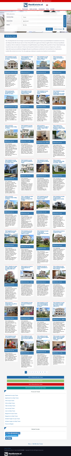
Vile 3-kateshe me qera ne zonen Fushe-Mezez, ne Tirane (11, 58)
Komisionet (42, 9)
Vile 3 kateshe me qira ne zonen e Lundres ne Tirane (26, 161)
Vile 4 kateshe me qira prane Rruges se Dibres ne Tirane (43, 161)
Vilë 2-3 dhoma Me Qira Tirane (35, 377)
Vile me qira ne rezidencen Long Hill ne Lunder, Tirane (11, 304)
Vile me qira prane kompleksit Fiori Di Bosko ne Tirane (9, 92)
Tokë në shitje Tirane (10, 405)
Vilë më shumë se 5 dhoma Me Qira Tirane (35, 387)
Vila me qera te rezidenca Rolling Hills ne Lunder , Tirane (58, 161)
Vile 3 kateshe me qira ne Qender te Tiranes (10, 336)
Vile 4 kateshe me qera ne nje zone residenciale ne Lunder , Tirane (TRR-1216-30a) (59, 92)
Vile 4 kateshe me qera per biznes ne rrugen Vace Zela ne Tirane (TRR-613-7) (58, 304)
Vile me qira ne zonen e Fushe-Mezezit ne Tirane (27, 268)
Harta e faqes (7, 448)
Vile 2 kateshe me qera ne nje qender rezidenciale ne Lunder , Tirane (43, 232)
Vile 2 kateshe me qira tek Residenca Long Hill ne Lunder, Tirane (11, 161)
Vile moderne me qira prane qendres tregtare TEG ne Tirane (59, 268)
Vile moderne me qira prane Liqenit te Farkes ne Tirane (42, 337)
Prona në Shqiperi (9, 424)
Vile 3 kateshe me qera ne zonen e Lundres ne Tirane (26, 127)
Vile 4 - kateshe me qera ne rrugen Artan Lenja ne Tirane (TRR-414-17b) (11, 268)
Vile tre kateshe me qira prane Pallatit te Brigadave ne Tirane (27, 58)
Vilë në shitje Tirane (10, 403)
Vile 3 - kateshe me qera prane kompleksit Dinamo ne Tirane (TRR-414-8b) (27, 198)
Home (19, 9)
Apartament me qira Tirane (11, 395)
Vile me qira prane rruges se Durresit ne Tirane (58, 58)
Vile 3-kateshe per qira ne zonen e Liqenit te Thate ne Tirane (42, 198)
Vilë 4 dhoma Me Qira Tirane (35, 380)
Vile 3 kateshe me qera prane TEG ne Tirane (10, 231)
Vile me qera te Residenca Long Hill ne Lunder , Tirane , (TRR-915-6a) (43, 127)
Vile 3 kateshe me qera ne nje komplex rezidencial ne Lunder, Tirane (58, 198)
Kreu (29, 444)
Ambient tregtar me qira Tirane (12, 418)
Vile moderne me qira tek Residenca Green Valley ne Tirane (26, 92)
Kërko (50, 29)
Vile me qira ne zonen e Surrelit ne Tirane (59, 231)
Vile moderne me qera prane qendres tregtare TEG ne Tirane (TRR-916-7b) (27, 337)
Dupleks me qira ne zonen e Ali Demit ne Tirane (42, 268)
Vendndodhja (9, 17)
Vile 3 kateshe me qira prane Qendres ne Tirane (42, 92)
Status (8, 24)
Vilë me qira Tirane (9, 400)
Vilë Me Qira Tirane (37, 444)
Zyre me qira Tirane (10, 408)
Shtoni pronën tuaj (65, 21)
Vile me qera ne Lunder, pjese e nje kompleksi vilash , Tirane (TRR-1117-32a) (59, 337)
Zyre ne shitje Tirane (10, 411)
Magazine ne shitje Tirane (11, 416)
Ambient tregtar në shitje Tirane (12, 421)
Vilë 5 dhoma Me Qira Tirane (35, 384)
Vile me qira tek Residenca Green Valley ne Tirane (11, 127)
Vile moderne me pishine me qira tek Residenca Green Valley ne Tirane (59, 127)
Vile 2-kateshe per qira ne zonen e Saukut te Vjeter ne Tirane (26, 232)
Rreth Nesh (25, 9)
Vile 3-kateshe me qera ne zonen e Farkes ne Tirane (26, 304)
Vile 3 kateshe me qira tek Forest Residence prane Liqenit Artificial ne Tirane (42, 304)
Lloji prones (9, 21)
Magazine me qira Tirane (11, 413)
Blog (47, 9)
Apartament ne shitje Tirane (12, 398)
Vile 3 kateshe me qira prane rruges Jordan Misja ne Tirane (42, 58)
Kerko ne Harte (33, 9)
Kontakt (52, 9)
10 (44, 372)
